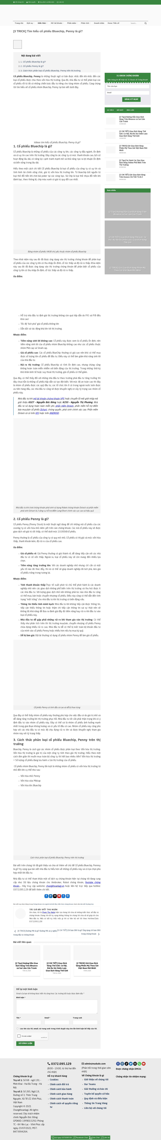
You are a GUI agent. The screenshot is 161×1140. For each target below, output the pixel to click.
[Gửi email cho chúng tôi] (135, 1064)
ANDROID (54, 413)
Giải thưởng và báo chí (96, 1089)
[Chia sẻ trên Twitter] (51, 896)
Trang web (77, 1018)
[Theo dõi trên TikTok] (126, 1064)
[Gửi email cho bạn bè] (55, 896)
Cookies (54, 1080)
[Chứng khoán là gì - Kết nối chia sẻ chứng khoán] (29, 12)
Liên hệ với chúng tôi (95, 1108)
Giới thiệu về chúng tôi (96, 1080)
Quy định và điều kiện (95, 1099)
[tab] (110, 110)
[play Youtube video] (57, 116)
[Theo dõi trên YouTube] (144, 1064)
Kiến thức (42, 23)
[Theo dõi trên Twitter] (131, 1064)
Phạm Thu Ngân (48, 913)
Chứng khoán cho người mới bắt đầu (45, 904)
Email (47, 1018)
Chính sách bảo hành (60, 1089)
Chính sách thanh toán (62, 1099)
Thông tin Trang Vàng (95, 1103)
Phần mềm (71, 23)
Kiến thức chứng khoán (65, 904)
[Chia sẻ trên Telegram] (68, 896)
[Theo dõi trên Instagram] (122, 1064)
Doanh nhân (99, 23)
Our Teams (90, 1084)
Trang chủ (19, 23)
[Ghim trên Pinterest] (59, 896)
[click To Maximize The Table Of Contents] (17, 44)
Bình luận (20, 997)
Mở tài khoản (56, 23)
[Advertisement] (57, 297)
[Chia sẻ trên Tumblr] (63, 896)
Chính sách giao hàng (61, 1094)
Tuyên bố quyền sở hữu (96, 1094)
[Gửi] (146, 23)
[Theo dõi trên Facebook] (118, 1064)
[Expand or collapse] (16, 55)
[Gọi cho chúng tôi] (139, 1064)
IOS (37, 413)
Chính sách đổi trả (59, 1084)
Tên (18, 1018)
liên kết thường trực (87, 904)
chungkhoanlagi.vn (55, 886)
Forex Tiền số (113, 23)
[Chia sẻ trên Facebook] (46, 896)
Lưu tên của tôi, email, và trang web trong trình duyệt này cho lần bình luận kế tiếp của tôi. (58, 1029)
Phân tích (85, 23)
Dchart (43, 410)
